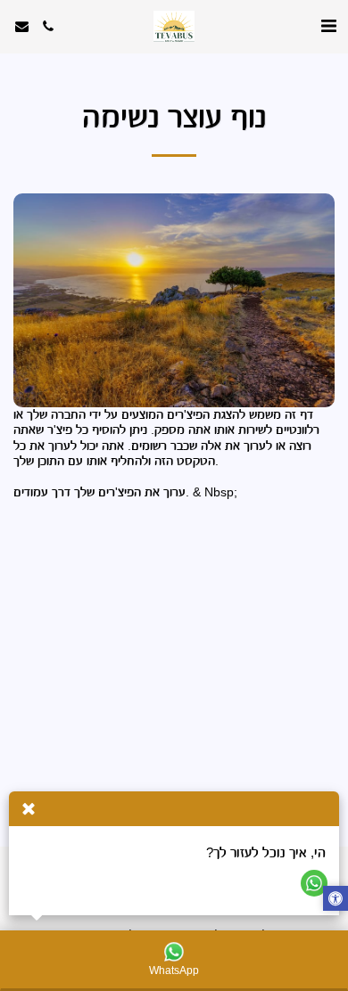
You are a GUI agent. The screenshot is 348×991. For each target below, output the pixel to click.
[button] (328, 26)
